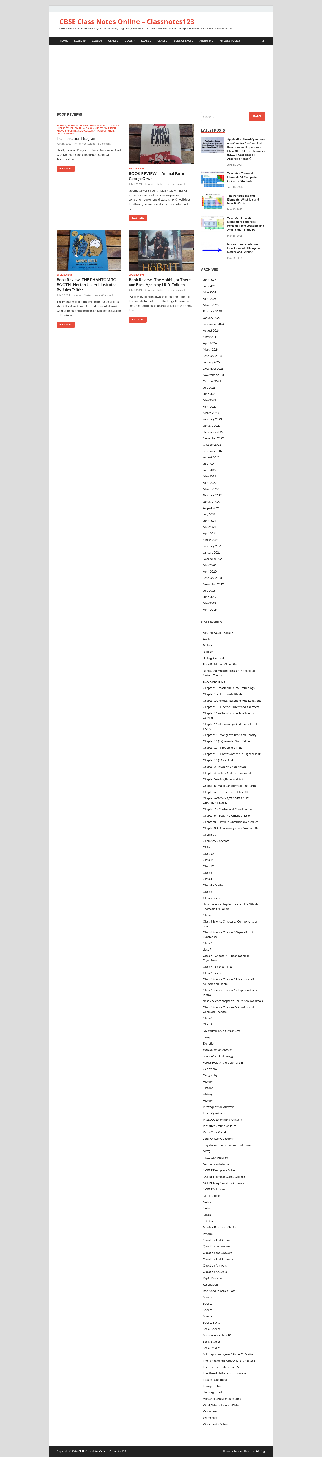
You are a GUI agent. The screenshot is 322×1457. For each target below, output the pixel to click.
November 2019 (213, 584)
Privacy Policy (229, 40)
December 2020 (213, 558)
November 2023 (213, 374)
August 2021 (211, 508)
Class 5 (146, 40)
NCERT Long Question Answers (223, 1183)
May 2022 (209, 476)
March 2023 (211, 413)
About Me (206, 40)
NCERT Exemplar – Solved (219, 1170)
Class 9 (97, 40)
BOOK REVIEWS (98, 125)
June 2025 (209, 286)
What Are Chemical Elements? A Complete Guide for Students (242, 177)
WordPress (244, 1451)
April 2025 (210, 298)
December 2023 (213, 368)
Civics (207, 847)
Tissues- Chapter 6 (215, 1379)
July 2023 (209, 387)
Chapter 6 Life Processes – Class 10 (225, 792)
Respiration (210, 1284)
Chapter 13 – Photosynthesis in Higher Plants (232, 754)
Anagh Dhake (155, 183)
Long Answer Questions (218, 1138)
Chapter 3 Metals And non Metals (224, 766)
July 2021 (209, 514)
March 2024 (211, 349)
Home (64, 40)
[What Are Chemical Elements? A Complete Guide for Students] (212, 173)
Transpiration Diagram (77, 138)
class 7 (207, 949)
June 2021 (209, 520)
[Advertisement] (161, 79)
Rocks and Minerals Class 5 (220, 1290)
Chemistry (209, 834)
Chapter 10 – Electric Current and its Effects (231, 707)
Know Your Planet (214, 1132)
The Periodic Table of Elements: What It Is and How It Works (243, 199)
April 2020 (210, 571)
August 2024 (211, 330)
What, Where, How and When (222, 1405)
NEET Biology (211, 1195)
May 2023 (209, 400)
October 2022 (212, 444)
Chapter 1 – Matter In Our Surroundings (229, 688)
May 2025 (209, 292)
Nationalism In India (216, 1164)
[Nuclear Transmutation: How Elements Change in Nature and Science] (212, 244)
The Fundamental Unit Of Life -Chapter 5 (229, 1360)
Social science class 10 (217, 1335)
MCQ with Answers (215, 1157)
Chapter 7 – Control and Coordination (227, 809)
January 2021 (211, 552)
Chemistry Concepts (216, 840)
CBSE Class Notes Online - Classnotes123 (102, 1451)
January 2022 (211, 501)
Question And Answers (218, 1259)
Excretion (209, 1043)
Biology (61, 125)
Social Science (211, 1329)
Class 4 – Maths (213, 885)
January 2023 (211, 425)
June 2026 (209, 279)
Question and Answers (217, 1246)
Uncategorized (65, 133)
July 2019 (209, 590)
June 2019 (209, 596)
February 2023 (212, 419)
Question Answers (215, 1265)
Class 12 (208, 866)
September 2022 (213, 451)
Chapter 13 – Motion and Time (222, 747)
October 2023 (212, 381)
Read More (64, 168)
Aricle (206, 639)
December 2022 (213, 432)
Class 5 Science (212, 898)
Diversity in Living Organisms (221, 1030)
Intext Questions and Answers (222, 1119)
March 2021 (211, 539)
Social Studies (211, 1341)
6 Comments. (105, 143)
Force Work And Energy (218, 1056)
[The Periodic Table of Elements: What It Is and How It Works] (212, 196)
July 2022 (209, 463)
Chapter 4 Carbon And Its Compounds (227, 773)
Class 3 (162, 40)
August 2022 (211, 457)
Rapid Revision (212, 1278)
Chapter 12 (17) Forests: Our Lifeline (226, 741)
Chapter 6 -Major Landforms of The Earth (229, 785)
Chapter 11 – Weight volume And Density (229, 735)
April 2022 (210, 482)
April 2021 (210, 533)
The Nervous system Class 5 (221, 1367)
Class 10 (80, 40)
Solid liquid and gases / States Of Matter (228, 1354)
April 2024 (210, 343)
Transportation (104, 130)
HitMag (260, 1451)
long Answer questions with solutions (227, 1145)
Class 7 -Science (213, 973)
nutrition (208, 1221)
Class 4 (207, 879)
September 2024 (213, 324)
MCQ (206, 1151)
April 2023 (210, 406)
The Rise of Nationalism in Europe (224, 1373)
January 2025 (211, 317)
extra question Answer (217, 1049)
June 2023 (209, 393)
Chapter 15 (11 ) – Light (218, 760)
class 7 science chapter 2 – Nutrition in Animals (233, 1001)
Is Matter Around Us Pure (219, 1126)
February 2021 (212, 546)
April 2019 (210, 609)
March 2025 (211, 305)
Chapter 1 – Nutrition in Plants (222, 694)
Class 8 (113, 40)
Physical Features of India (219, 1227)
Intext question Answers (218, 1107)
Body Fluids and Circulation (220, 664)
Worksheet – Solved (216, 1424)
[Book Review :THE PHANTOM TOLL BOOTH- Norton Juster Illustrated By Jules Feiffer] (89, 251)
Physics (208, 1233)
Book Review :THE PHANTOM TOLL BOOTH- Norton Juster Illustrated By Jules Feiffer (89, 284)
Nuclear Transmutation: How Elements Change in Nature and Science (243, 248)
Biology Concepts (78, 125)
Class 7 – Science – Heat (218, 966)
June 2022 (209, 470)
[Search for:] (233, 116)
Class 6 (207, 915)
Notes (99, 128)
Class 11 (208, 860)
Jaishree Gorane (86, 143)
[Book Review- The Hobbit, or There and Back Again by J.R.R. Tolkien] (161, 251)
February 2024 (212, 355)
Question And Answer (217, 1240)
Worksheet (210, 1411)
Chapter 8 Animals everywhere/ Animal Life (230, 828)
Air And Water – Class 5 (218, 632)
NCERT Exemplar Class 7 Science (224, 1176)
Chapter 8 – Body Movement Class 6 (226, 815)
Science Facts (183, 40)
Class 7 (130, 40)
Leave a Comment (175, 183)
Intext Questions (214, 1113)
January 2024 (211, 362)
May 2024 (209, 336)
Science (72, 130)
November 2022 (213, 438)
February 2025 (212, 311)
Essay (206, 1037)
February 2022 (212, 495)
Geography (210, 1068)
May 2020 (209, 565)
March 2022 (211, 489)
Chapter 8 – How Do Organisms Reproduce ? (231, 821)
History (208, 1081)
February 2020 (212, 577)
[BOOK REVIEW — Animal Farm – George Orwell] (161, 145)
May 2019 (209, 603)
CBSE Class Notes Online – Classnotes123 (126, 21)
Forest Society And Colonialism (223, 1062)
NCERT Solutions (214, 1189)
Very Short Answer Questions (222, 1398)
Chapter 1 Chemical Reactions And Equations (232, 700)
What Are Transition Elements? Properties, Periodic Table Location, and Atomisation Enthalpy (245, 223)
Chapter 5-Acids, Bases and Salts (224, 779)
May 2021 (209, 527)
